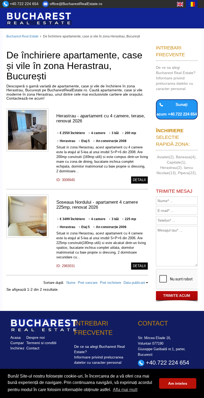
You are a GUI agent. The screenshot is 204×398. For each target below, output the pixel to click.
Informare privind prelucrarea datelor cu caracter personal (174, 83)
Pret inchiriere (110, 283)
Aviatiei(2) (165, 157)
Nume (70, 283)
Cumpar (17, 343)
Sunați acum (176, 109)
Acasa (15, 337)
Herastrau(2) (171, 167)
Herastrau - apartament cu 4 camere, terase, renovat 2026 (100, 118)
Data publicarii (134, 283)
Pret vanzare (87, 283)
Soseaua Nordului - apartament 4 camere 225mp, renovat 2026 (97, 205)
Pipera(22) (187, 173)
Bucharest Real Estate (22, 36)
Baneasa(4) (186, 157)
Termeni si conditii (41, 343)
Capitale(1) (176, 162)
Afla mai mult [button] (125, 389)
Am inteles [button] (177, 383)
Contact (32, 348)
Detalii (139, 180)
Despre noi (35, 337)
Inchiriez (17, 348)
